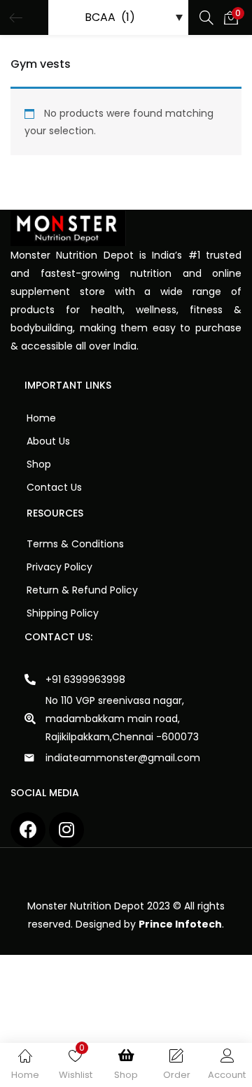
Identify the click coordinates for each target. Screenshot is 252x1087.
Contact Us (54, 487)
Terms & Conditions (75, 544)
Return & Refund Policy (82, 590)
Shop (39, 464)
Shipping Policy (63, 613)
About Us (48, 441)
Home (41, 418)
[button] (230, 17)
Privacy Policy (59, 567)
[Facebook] (28, 829)
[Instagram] (66, 829)
